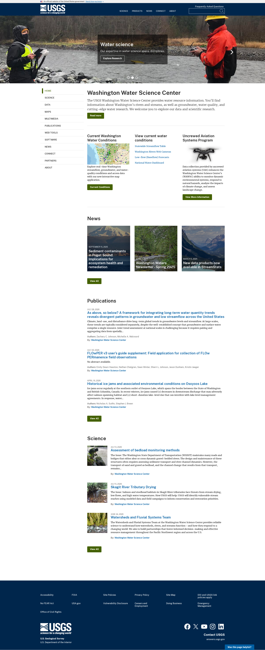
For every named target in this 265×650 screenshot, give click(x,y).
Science (124, 11)
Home (48, 91)
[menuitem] (124, 9)
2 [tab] (132, 77)
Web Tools (51, 132)
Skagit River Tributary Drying (133, 487)
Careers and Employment (141, 604)
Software (51, 139)
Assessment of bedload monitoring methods (145, 450)
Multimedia (51, 118)
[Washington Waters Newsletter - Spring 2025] (156, 248)
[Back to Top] (255, 639)
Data (47, 104)
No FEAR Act (47, 603)
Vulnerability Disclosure (115, 603)
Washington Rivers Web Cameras (153, 151)
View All (94, 281)
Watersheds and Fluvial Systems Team (141, 517)
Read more (95, 115)
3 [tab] (136, 77)
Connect (160, 11)
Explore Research (112, 58)
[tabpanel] (132, 49)
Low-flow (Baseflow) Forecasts (152, 157)
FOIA (74, 595)
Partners (50, 160)
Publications (53, 125)
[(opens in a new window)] (187, 626)
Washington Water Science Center (108, 340)
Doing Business (174, 603)
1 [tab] (128, 77)
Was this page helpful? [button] (239, 647)
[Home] (52, 13)
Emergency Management (204, 604)
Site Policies (109, 595)
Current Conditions (100, 187)
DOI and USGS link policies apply (207, 596)
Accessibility (47, 595)
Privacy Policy (142, 595)
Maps (48, 112)
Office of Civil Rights (50, 612)
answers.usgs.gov (215, 639)
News (149, 11)
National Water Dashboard (149, 162)
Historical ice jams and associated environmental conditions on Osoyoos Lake (147, 384)
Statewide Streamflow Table (150, 146)
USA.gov (76, 603)
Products (137, 11)
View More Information (197, 197)
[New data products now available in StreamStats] (203, 248)
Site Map (170, 595)
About (172, 11)
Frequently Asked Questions (209, 6)
